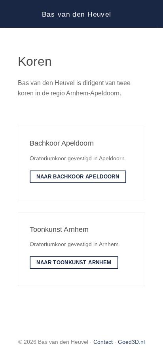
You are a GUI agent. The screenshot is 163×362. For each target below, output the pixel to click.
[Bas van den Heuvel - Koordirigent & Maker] (81, 14)
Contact (103, 342)
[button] (10, 13)
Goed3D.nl (131, 342)
